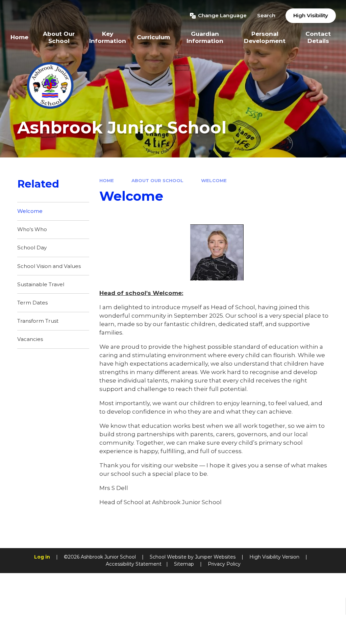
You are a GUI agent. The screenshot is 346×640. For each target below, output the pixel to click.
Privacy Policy (224, 564)
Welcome (214, 180)
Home (106, 180)
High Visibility (310, 15)
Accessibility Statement (134, 564)
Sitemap (184, 564)
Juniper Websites (215, 557)
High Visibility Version (274, 557)
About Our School (157, 180)
